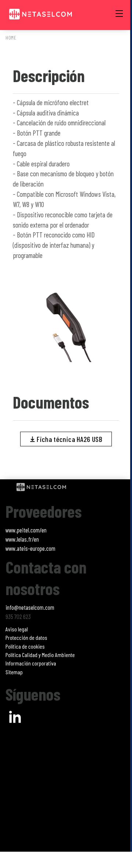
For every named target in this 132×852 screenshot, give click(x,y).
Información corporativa (31, 663)
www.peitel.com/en (26, 530)
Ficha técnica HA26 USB (68, 439)
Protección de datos (26, 637)
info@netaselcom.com (30, 607)
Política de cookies (25, 646)
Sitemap (14, 671)
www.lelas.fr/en (22, 539)
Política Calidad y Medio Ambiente (40, 654)
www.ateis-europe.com (30, 548)
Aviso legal (17, 629)
